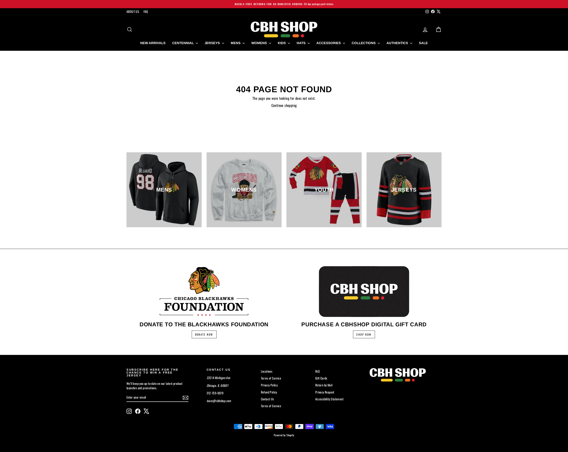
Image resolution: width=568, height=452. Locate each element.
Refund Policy (269, 392)
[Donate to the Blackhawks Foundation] (204, 291)
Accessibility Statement (329, 399)
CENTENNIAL (183, 43)
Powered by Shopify (284, 435)
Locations (266, 371)
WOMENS (259, 43)
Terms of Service (271, 378)
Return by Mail (324, 385)
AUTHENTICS (398, 43)
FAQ (146, 11)
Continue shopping (284, 105)
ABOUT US (132, 11)
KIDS (282, 43)
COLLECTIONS (364, 43)
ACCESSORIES (329, 43)
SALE (423, 43)
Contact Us (267, 399)
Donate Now (204, 334)
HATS (301, 43)
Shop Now (363, 334)
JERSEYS (213, 43)
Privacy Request (324, 392)
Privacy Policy (269, 385)
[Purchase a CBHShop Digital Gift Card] (364, 291)
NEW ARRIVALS (153, 43)
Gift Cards (321, 378)
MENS (236, 43)
